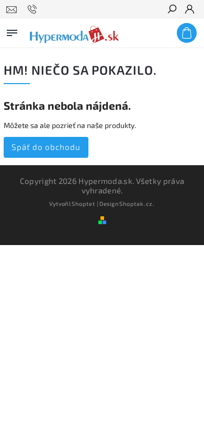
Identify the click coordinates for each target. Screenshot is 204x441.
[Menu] (12, 31)
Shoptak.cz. (137, 203)
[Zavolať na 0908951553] (34, 9)
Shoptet (83, 203)
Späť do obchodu (46, 147)
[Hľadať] (171, 10)
